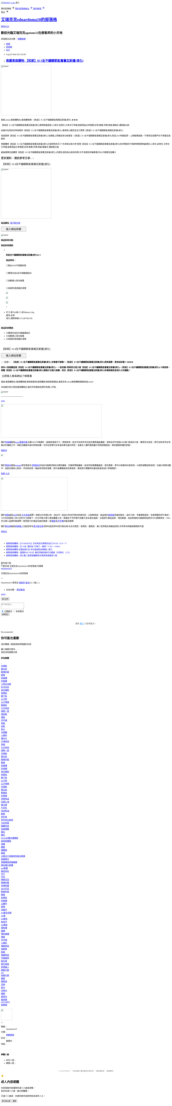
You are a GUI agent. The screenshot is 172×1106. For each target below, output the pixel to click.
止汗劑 (4, 699)
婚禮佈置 (5, 883)
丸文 (8, 474)
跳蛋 (3, 952)
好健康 (4, 796)
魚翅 (3, 744)
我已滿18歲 (6, 1101)
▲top (3, 594)
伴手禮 (60, 521)
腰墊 (3, 847)
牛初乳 (4, 808)
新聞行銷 (5, 975)
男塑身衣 (36, 465)
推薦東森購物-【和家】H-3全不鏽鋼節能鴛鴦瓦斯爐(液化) (44, 60)
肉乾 (3, 726)
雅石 (3, 832)
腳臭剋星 (23, 442)
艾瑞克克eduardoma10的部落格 (29, 19)
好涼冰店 (5, 687)
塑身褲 (4, 1000)
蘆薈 (3, 978)
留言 (27, 583)
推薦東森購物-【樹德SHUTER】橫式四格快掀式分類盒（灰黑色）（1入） (38, 552)
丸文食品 (26, 515)
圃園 (3, 994)
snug (3, 401)
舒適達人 (19, 526)
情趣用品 (5, 946)
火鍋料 (4, 735)
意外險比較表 (7, 820)
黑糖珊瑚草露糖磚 (9, 862)
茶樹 (3, 984)
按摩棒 (4, 949)
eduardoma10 (6, 568)
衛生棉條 (5, 964)
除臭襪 (8, 442)
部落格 (9, 47)
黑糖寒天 (5, 859)
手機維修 (5, 958)
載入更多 (5, 599)
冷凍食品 (5, 741)
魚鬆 (3, 474)
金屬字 (4, 910)
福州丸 (4, 738)
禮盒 (53, 521)
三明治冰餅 (6, 684)
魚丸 (3, 729)
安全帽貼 (5, 690)
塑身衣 (4, 450)
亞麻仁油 (5, 802)
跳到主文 (5, 26)
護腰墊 (4, 850)
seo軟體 (4, 868)
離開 (14, 1101)
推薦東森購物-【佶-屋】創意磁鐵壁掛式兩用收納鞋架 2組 (31, 555)
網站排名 (5, 871)
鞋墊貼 (4, 705)
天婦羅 (4, 732)
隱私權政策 (100, 1071)
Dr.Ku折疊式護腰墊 (9, 838)
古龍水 (4, 990)
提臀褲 (4, 1005)
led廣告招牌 (6, 913)
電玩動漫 (21, 590)
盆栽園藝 (5, 829)
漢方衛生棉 (15, 223)
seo (2, 973)
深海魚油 (5, 811)
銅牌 (3, 907)
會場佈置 (5, 886)
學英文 (4, 532)
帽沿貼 (4, 669)
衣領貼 (4, 666)
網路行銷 (5, 970)
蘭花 (3, 835)
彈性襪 (4, 928)
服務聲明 (110, 1071)
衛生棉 (8, 526)
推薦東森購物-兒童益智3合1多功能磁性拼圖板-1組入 (29, 549)
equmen (18, 465)
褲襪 (3, 931)
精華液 (4, 981)
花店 (3, 877)
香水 (3, 987)
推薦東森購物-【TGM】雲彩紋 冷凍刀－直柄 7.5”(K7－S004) (33, 546)
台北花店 (5, 889)
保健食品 (5, 799)
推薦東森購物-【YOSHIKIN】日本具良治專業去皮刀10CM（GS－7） (37, 543)
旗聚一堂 (5, 711)
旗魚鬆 (111, 515)
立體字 (4, 904)
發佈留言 (5, 614)
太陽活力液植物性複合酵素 (13, 856)
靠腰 (3, 844)
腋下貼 (4, 696)
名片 (8, 50)
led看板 (4, 925)
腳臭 (3, 675)
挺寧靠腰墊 (6, 841)
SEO (3, 874)
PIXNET (67, 1071)
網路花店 (5, 880)
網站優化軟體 (7, 865)
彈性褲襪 (5, 934)
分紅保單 (5, 823)
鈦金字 (4, 922)
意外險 (4, 817)
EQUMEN (5, 1002)
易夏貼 (4, 693)
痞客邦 (22, 583)
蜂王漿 (4, 805)
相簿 (8, 44)
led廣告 (4, 919)
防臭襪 (4, 681)
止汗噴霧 (5, 702)
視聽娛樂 (22, 39)
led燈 (3, 916)
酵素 (3, 814)
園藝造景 (5, 826)
